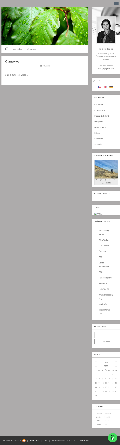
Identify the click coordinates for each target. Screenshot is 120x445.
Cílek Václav (104, 240)
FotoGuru (103, 283)
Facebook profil (105, 278)
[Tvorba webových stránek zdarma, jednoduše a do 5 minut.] (24, 440)
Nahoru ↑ (84, 440)
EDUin (101, 272)
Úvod (6, 48)
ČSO (100, 257)
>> (116, 362)
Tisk (46, 440)
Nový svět (103, 304)
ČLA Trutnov (99, 110)
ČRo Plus (102, 251)
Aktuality (17, 49)
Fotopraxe (98, 121)
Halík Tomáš (104, 289)
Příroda (97, 133)
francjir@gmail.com (106, 68)
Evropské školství (101, 116)
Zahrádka (98, 144)
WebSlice (34, 440)
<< (96, 362)
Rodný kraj (98, 138)
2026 (106, 366)
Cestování (98, 104)
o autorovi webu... (19, 74)
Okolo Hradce (100, 127)
